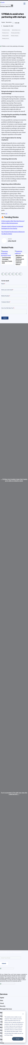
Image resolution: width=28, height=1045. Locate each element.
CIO (6, 213)
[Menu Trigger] (24, 3)
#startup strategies (14, 35)
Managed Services (6, 1009)
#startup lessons (5, 32)
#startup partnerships (15, 32)
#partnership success (16, 30)
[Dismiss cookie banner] (23, 1014)
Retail (2, 1019)
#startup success (5, 38)
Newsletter (9, 22)
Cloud (2, 1003)
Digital (3, 22)
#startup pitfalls (5, 35)
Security (2, 1006)
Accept (17, 1038)
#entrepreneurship (6, 30)
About (2, 1043)
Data (1, 1000)
